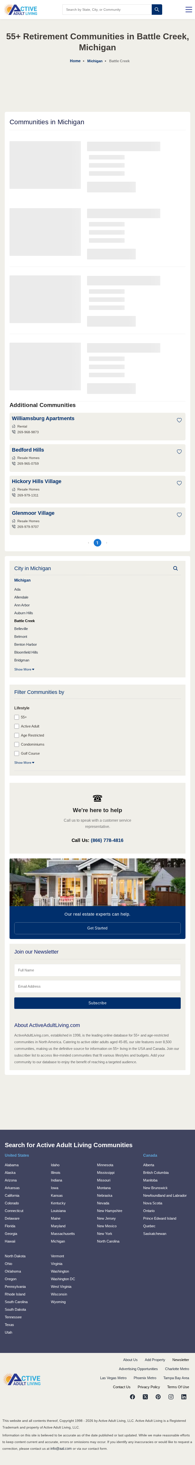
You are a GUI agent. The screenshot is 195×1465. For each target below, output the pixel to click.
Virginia (56, 1264)
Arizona (11, 1180)
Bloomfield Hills (26, 652)
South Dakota (15, 1309)
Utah (8, 1332)
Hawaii (10, 1241)
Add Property (155, 1360)
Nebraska (104, 1195)
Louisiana (58, 1211)
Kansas (57, 1195)
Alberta (148, 1165)
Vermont (57, 1256)
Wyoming (58, 1302)
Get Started (97, 928)
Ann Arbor (22, 605)
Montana (104, 1188)
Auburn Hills (23, 613)
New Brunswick (155, 1188)
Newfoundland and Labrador (165, 1195)
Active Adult (30, 726)
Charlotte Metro (177, 1369)
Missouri (103, 1180)
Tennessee (13, 1317)
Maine (55, 1218)
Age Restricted (32, 735)
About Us (130, 1360)
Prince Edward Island (159, 1218)
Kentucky (58, 1203)
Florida (10, 1226)
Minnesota (105, 1165)
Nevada (103, 1203)
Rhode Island (15, 1294)
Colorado (12, 1203)
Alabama (12, 1165)
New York (104, 1234)
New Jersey (106, 1218)
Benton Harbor (25, 644)
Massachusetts (63, 1234)
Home (75, 61)
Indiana (56, 1180)
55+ (24, 717)
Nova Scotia (152, 1203)
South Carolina (16, 1302)
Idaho (55, 1165)
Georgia (11, 1234)
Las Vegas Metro (113, 1378)
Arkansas (12, 1188)
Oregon (10, 1279)
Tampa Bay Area (176, 1378)
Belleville (21, 629)
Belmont (20, 636)
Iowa (54, 1188)
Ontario (149, 1211)
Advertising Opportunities (138, 1369)
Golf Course (30, 753)
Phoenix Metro (145, 1378)
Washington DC (63, 1279)
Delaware (12, 1218)
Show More (22, 669)
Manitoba (150, 1180)
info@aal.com (61, 1448)
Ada (17, 589)
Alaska (10, 1173)
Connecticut (14, 1211)
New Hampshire (109, 1211)
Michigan (58, 1241)
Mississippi (105, 1173)
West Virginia (61, 1286)
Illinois (55, 1173)
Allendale (21, 597)
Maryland (58, 1226)
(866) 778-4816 (107, 840)
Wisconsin (59, 1294)
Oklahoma (13, 1271)
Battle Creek (24, 621)
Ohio (8, 1264)
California (12, 1195)
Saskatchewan (154, 1234)
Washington (60, 1271)
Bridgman (21, 660)
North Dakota (15, 1256)
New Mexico (107, 1226)
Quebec (149, 1226)
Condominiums (32, 744)
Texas (9, 1325)
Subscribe (97, 1003)
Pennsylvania (15, 1286)
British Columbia (156, 1173)
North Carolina (108, 1241)
